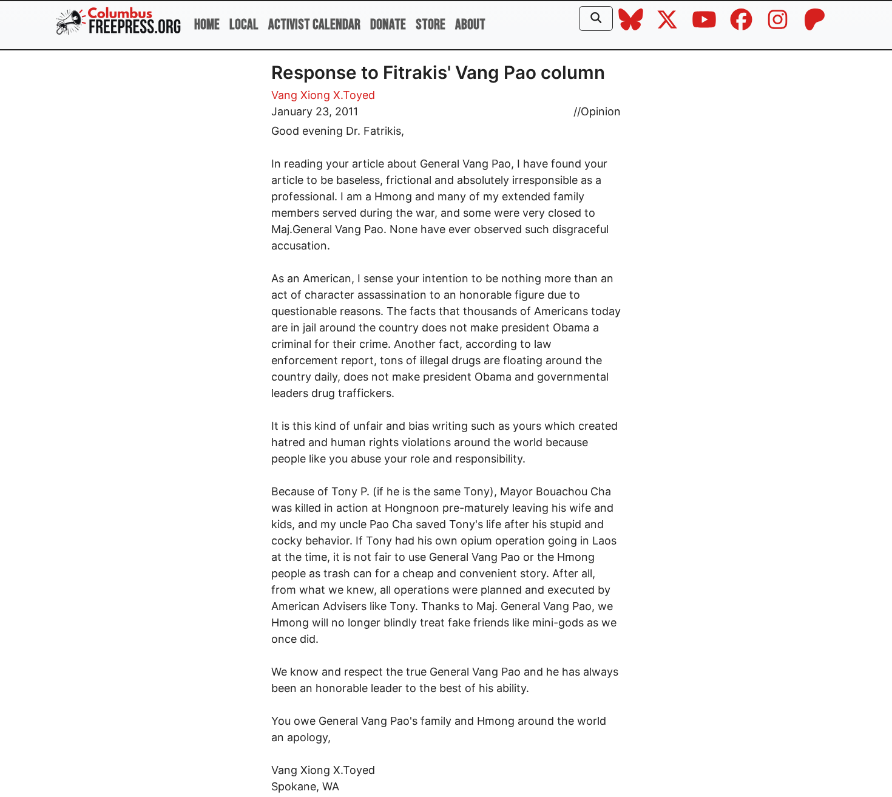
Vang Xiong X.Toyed (323, 95)
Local (243, 24)
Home (207, 24)
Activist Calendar (314, 24)
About (470, 24)
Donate (388, 24)
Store (430, 24)
